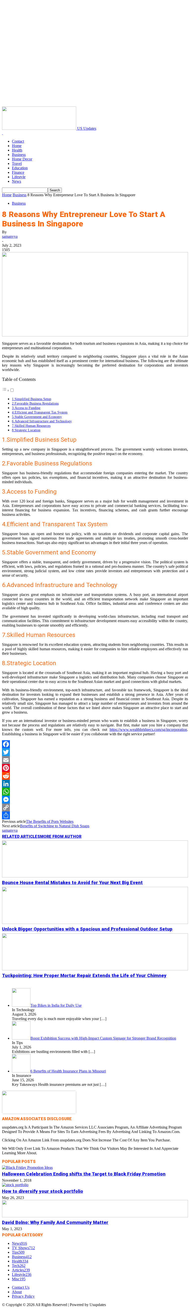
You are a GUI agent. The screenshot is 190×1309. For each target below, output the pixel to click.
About (17, 1292)
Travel (17, 163)
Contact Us (20, 1287)
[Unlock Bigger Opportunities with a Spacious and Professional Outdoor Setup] (95, 922)
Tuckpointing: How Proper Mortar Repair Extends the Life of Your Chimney (84, 975)
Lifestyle (18, 177)
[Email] (95, 760)
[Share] (95, 815)
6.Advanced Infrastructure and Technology (42, 421)
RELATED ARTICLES (21, 836)
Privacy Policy (23, 1296)
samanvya (10, 236)
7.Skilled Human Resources (31, 426)
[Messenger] (95, 800)
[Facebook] (95, 744)
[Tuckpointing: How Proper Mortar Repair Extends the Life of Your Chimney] (95, 969)
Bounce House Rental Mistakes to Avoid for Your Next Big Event (72, 882)
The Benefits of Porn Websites (49, 821)
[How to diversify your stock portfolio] (15, 1185)
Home (17, 146)
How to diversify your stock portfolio (42, 1191)
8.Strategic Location (26, 430)
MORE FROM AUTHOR (60, 836)
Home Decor (22, 159)
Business (19, 155)
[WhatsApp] (95, 792)
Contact (18, 141)
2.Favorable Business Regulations (35, 403)
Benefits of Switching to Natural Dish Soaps (54, 826)
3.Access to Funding (26, 408)
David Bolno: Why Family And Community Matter (55, 1222)
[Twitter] (95, 752)
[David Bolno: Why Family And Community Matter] (95, 1216)
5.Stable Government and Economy (37, 417)
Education (20, 168)
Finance (18, 172)
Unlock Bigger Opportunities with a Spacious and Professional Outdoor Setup (87, 929)
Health (17, 150)
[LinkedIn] (95, 784)
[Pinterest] (95, 768)
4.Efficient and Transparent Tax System (40, 412)
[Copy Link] (95, 807)
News (16, 181)
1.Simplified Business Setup (31, 399)
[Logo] (2, 133)
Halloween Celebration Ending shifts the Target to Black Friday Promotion (84, 1174)
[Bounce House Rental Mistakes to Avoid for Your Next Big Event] (95, 876)
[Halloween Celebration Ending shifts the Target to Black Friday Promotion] (27, 1167)
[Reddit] (95, 776)
